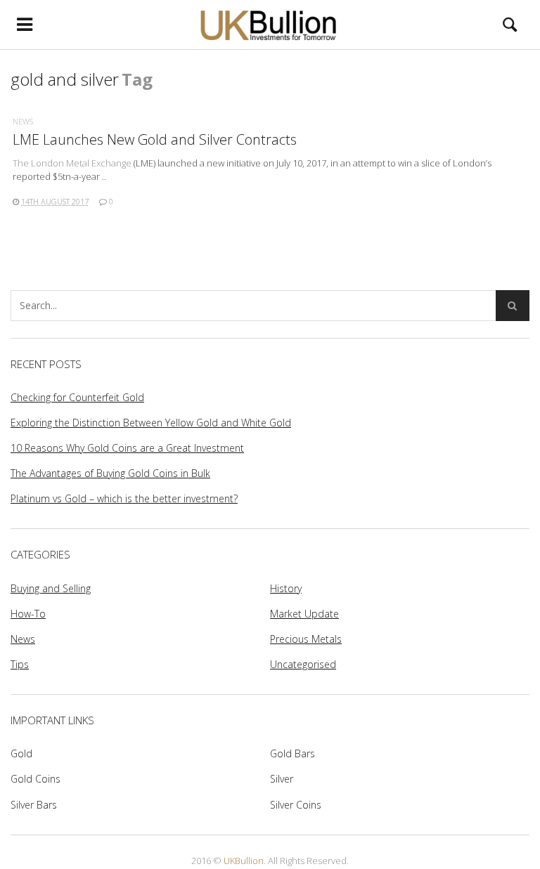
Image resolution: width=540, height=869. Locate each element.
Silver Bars (34, 804)
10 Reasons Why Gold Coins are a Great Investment (127, 448)
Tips (20, 664)
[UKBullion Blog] (270, 24)
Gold (21, 753)
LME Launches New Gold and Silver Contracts (155, 139)
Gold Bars (292, 753)
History (286, 588)
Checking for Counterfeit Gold (77, 397)
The (22, 163)
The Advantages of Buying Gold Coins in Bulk (110, 473)
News (23, 121)
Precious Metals (306, 639)
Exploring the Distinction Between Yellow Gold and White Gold (151, 422)
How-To (28, 613)
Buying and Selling (51, 588)
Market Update (304, 613)
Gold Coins (35, 778)
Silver (281, 778)
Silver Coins (295, 804)
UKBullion (244, 860)
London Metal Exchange (81, 163)
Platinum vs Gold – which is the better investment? (124, 498)
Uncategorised (303, 664)
